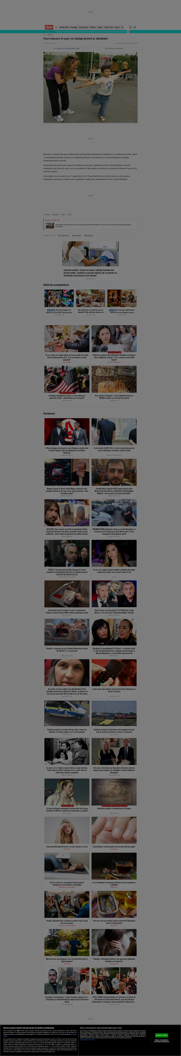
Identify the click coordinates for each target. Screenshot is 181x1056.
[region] (90, 1040)
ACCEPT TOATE (161, 1035)
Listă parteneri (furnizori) (87, 1039)
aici (50, 1046)
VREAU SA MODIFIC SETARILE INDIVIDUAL (161, 1041)
